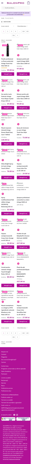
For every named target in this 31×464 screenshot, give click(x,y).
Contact (3, 354)
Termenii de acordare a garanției (11, 402)
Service (3, 383)
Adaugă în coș (8, 74)
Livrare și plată (6, 378)
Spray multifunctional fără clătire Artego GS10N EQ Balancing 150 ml (7, 202)
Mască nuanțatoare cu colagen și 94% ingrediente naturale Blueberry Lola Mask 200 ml (7, 310)
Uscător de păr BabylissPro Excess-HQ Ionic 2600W (23, 236)
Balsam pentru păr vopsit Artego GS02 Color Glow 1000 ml (23, 96)
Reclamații (4, 380)
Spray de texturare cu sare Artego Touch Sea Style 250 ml (23, 131)
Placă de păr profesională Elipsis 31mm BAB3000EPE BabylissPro (23, 271)
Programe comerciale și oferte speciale (13, 369)
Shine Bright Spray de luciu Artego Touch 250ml (7, 166)
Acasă (2, 18)
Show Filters (7, 21)
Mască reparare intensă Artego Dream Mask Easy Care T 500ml (7, 131)
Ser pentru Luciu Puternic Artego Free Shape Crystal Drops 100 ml (7, 97)
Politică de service (7, 388)
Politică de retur (6, 391)
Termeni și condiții (7, 400)
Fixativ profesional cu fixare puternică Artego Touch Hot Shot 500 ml (7, 62)
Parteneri (4, 374)
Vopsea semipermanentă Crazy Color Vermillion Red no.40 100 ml (22, 310)
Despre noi (4, 352)
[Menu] (3, 3)
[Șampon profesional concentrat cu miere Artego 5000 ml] (23, 188)
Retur (3, 385)
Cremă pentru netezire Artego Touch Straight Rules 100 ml (6, 270)
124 (23, 31)
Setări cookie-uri (5, 405)
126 (13, 35)
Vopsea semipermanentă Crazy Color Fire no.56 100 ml (22, 167)
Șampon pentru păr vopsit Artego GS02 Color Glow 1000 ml (23, 61)
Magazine (4, 357)
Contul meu (4, 366)
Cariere (3, 362)
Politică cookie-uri (6, 397)
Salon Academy (6, 371)
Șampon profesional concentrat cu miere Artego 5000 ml (23, 200)
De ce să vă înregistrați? (8, 359)
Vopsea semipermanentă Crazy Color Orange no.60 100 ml (7, 237)
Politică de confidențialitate (9, 395)
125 (27, 31)
